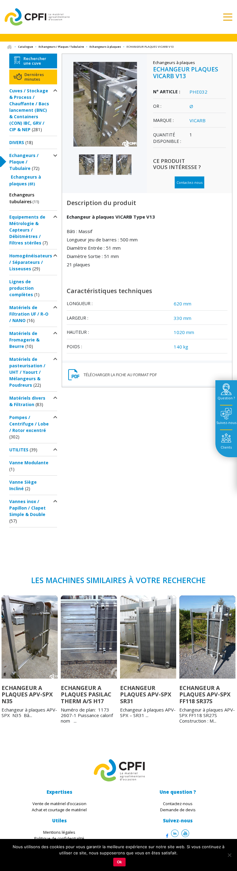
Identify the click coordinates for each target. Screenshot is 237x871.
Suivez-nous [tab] (226, 422)
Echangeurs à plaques (105, 47)
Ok (119, 862)
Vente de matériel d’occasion (59, 803)
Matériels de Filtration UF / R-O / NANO (28, 313)
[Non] (229, 855)
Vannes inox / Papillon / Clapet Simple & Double (27, 507)
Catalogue (25, 47)
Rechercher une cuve (34, 61)
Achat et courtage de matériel (59, 810)
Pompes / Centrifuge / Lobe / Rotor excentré (29, 423)
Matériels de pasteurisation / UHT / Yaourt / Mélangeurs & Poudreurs (27, 372)
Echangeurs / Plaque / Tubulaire (61, 47)
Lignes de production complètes (21, 288)
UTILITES (18, 450)
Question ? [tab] (226, 398)
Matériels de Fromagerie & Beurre (24, 339)
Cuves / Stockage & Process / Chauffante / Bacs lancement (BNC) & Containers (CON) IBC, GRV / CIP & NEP (29, 110)
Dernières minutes (34, 77)
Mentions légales (59, 832)
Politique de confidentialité (59, 838)
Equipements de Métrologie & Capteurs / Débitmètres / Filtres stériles (27, 230)
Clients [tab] (226, 447)
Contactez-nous (189, 182)
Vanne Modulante (28, 463)
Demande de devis (178, 810)
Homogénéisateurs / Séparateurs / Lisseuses (30, 262)
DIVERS (16, 142)
